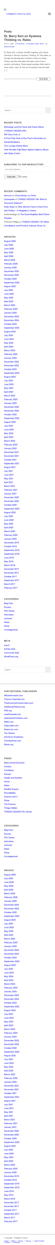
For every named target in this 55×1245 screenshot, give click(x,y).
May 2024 (8, 342)
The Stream (9, 733)
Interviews (31, 44)
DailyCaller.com (11, 725)
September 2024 (11, 327)
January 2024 (10, 357)
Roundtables (10, 792)
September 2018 (11, 553)
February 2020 (10, 534)
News (37, 44)
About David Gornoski (14, 762)
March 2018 (9, 565)
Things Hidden (10, 807)
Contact (7, 766)
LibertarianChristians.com (16, 717)
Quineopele (9, 199)
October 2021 (10, 459)
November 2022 (11, 410)
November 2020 (11, 501)
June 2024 (9, 338)
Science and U (11, 796)
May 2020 (8, 523)
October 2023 (10, 369)
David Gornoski (9, 47)
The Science (10, 804)
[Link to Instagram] (44, 1238)
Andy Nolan (9, 206)
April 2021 (8, 482)
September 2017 (11, 580)
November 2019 (11, 542)
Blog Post (8, 603)
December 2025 (11, 271)
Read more (43, 79)
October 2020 (10, 504)
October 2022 (10, 414)
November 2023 (11, 365)
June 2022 (9, 429)
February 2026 (10, 263)
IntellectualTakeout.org (14, 706)
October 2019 (10, 546)
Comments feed (11, 652)
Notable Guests (11, 788)
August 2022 (10, 421)
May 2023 (8, 387)
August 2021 (10, 467)
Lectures (8, 618)
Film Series (9, 610)
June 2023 (9, 384)
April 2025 (8, 301)
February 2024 (10, 354)
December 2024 (11, 316)
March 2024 (9, 350)
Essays (7, 606)
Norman (8, 195)
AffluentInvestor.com (13, 695)
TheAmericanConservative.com (18, 702)
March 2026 (9, 259)
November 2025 (11, 274)
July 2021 (8, 470)
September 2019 (11, 550)
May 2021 (8, 478)
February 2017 (10, 587)
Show (42, 44)
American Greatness (13, 736)
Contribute (9, 770)
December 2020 (11, 497)
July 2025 (8, 289)
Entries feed (9, 648)
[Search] (43, 13)
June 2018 (9, 557)
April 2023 (8, 391)
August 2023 (10, 376)
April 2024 (8, 346)
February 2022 (10, 444)
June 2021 (9, 474)
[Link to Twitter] (40, 1238)
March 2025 (9, 305)
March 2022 (9, 440)
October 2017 (10, 576)
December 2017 (11, 568)
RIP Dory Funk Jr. (12, 134)
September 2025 (11, 282)
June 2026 (9, 248)
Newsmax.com (11, 729)
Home (7, 781)
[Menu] (49, 13)
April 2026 (8, 256)
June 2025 (9, 293)
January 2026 (10, 267)
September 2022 (11, 418)
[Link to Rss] (49, 1238)
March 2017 (9, 583)
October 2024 (10, 323)
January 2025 (10, 312)
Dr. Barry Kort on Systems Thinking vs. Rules (22, 38)
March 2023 (9, 395)
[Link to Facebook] (36, 1238)
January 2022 (10, 448)
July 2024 (8, 335)
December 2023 (11, 361)
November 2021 (11, 455)
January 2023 (10, 403)
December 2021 (11, 452)
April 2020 (8, 527)
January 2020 (10, 538)
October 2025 (10, 278)
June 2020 (9, 519)
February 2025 (10, 308)
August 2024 (10, 331)
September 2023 (11, 372)
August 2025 (10, 286)
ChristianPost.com (12, 740)
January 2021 (10, 493)
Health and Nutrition (13, 777)
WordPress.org (11, 656)
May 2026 (8, 252)
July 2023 (8, 380)
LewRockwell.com (12, 714)
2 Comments (20, 44)
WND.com (9, 721)
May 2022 (8, 433)
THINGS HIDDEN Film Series (18, 811)
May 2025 (8, 297)
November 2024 (11, 320)
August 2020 (10, 512)
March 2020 (9, 531)
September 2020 (11, 508)
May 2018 (8, 561)
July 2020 (8, 516)
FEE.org (8, 710)
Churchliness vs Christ (25, 195)
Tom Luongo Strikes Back (16, 145)
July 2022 (8, 425)
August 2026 (10, 241)
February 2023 (10, 399)
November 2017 (11, 572)
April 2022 (8, 436)
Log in (7, 645)
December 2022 (11, 406)
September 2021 (11, 463)
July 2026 (8, 244)
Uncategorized (10, 629)
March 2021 (9, 485)
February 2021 (10, 489)
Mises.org (8, 744)
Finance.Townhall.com (14, 699)
